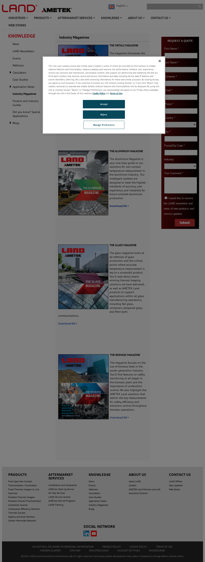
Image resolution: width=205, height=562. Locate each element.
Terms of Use (116, 93)
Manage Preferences (104, 124)
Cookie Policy (98, 93)
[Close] (159, 61)
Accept (104, 104)
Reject (103, 114)
